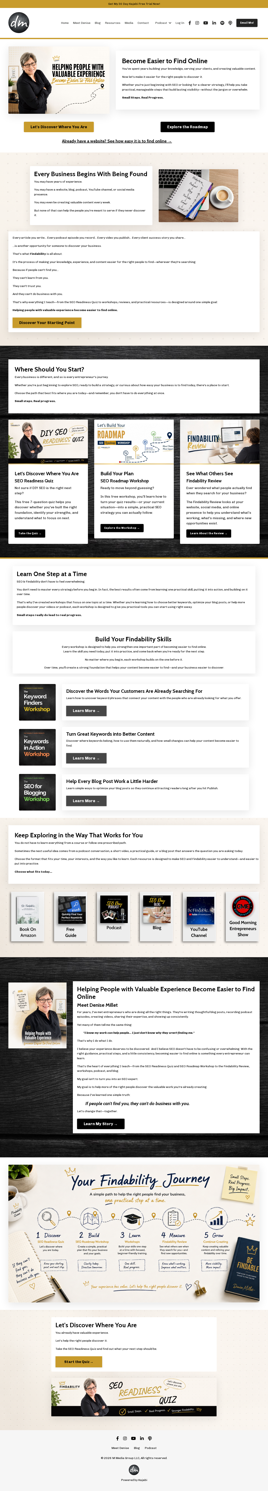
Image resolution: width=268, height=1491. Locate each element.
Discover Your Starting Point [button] (47, 322)
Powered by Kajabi (134, 1480)
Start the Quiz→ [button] (78, 1362)
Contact (143, 23)
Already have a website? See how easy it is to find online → (117, 140)
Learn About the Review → (208, 533)
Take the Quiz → (29, 533)
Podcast (151, 1448)
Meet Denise (81, 23)
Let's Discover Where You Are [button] (59, 127)
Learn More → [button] (86, 710)
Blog (98, 23)
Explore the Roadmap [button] (187, 127)
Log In (179, 23)
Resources (112, 23)
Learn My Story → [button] (101, 1124)
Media (129, 23)
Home (65, 23)
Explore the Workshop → (122, 527)
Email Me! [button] (247, 22)
